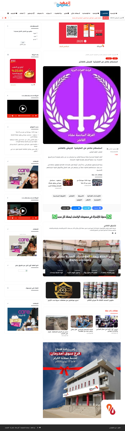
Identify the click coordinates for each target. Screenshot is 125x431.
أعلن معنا (17, 428)
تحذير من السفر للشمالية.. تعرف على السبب (58, 333)
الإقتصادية (85, 13)
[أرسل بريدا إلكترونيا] (107, 149)
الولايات (109, 58)
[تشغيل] (36, 116)
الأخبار (104, 13)
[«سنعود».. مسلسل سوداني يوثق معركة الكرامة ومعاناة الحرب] (68, 182)
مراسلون (30, 13)
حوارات (48, 13)
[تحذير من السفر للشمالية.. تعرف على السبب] (57, 322)
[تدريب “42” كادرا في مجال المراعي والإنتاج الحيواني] (107, 321)
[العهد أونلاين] (62, 4)
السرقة (80, 196)
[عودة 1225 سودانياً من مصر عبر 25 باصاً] (97, 182)
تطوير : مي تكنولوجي (115, 428)
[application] (22, 109)
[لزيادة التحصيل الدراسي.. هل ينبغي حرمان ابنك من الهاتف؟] (82, 321)
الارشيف (13, 13)
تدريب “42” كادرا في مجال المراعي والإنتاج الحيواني (107, 330)
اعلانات (22, 13)
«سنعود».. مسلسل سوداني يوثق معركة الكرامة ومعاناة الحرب (54, 183)
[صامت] (12, 116)
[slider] (24, 115)
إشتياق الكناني (112, 149)
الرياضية (95, 13)
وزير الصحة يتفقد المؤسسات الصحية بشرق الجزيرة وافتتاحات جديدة (81, 258)
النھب (88, 199)
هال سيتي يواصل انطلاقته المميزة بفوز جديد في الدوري (24, 150)
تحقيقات (39, 13)
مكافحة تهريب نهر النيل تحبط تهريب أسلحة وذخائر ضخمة (87, 17)
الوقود (79, 199)
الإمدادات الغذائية (93, 196)
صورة (34, 33)
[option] (82, 258)
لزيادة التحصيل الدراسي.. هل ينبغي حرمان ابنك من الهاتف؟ (82, 330)
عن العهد (32, 428)
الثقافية (57, 13)
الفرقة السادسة (59, 196)
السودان (82, 250)
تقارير (66, 13)
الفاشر (71, 196)
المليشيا (97, 199)
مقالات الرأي (75, 13)
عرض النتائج (23, 44)
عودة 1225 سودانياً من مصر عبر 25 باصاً (26, 132)
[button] (23, 108)
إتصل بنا (12, 428)
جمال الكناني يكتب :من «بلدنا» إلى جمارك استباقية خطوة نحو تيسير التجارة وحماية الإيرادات (23, 141)
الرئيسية (113, 13)
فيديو (34, 39)
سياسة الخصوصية (24, 428)
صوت (35, 36)
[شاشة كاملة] (10, 116)
